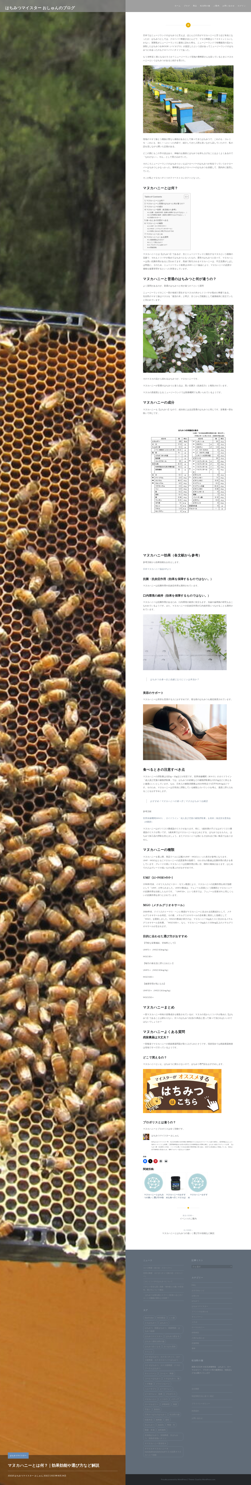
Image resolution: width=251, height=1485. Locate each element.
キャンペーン (197, 1317)
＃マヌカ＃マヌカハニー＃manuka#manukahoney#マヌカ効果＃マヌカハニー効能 (163, 1451)
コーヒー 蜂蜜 (167, 1373)
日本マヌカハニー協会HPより (157, 569)
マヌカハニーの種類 (154, 223)
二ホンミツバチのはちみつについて (158, 1281)
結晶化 (161, 1425)
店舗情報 (195, 1343)
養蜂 (193, 1348)
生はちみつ (150, 1425)
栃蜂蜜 (159, 1419)
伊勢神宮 (195, 1332)
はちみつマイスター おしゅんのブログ (40, 7)
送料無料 (162, 1430)
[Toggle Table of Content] (185, 197)
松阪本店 (149, 1419)
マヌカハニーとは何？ (155, 200)
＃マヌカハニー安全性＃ (155, 1443)
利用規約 (195, 1411)
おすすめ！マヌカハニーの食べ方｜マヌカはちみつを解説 (179, 801)
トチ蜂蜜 (149, 1384)
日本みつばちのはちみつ (155, 1414)
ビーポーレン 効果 (153, 1394)
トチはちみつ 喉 (171, 1378)
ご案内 (216, 6)
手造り (148, 1409)
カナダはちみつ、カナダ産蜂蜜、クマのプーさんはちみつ (162, 1366)
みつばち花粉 (170, 1346)
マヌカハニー (150, 1399)
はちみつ (195, 1301)
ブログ (187, 6)
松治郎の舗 (205, 6)
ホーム (178, 6)
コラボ (194, 1322)
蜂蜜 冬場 (150, 1430)
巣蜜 (175, 1404)
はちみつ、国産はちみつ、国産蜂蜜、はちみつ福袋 (162, 1329)
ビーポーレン (166, 1389)
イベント (149, 1351)
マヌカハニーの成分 (154, 206)
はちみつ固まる (172, 1336)
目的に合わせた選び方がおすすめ (162, 231)
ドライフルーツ (163, 1384)
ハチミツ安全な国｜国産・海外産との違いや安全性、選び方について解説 (163, 1288)
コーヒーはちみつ (152, 1378)
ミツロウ (164, 1399)
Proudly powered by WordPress (174, 1479)
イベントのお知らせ (200, 1311)
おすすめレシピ (198, 1290)
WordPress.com (208, 1479)
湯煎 (167, 1419)
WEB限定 (161, 1317)
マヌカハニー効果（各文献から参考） (161, 209)
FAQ (193, 1285)
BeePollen (149, 1317)
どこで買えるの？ (156, 242)
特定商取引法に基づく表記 (203, 1396)
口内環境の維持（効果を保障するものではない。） (168, 215)
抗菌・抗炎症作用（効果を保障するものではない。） (169, 212)
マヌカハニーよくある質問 (157, 237)
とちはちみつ (150, 1323)
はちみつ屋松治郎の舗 (154, 1341)
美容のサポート (155, 217)
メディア (175, 1399)
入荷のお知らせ (198, 1338)
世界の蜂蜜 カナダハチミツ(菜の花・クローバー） (162, 1274)
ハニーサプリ (150, 1389)
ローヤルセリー (198, 1327)
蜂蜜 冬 (171, 1425)
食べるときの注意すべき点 (157, 220)
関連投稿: (153, 247)
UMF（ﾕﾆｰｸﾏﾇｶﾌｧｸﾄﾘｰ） (158, 226)
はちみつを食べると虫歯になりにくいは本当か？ (174, 679)
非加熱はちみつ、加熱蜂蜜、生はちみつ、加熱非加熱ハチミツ (161, 1436)
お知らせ (195, 1296)
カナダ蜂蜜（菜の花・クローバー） (158, 1268)
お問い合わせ (229, 6)
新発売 (157, 1409)
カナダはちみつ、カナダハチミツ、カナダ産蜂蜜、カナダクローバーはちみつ (162, 1358)
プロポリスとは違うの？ (158, 245)
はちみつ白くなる (152, 1346)
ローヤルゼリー (151, 1404)
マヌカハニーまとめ (154, 234)
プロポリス (171, 1394)
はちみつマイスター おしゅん (29, 1475)
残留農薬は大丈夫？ (157, 240)
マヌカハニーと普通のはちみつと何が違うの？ (165, 203)
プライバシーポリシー (201, 1403)
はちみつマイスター (18, 1455)
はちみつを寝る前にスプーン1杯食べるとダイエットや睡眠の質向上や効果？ (163, 1296)
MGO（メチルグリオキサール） (161, 229)
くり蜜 (172, 1317)
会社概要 (195, 1389)
